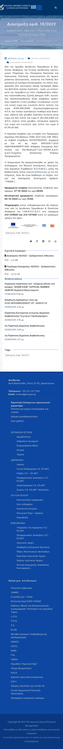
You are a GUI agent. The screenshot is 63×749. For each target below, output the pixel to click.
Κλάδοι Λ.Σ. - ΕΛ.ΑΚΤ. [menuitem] (27, 473)
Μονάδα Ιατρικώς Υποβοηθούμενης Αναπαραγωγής (29, 636)
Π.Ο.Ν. (14, 621)
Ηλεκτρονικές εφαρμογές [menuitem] (30, 499)
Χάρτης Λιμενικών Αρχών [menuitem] (30, 560)
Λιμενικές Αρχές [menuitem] (25, 542)
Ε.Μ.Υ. (14, 681)
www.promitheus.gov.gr (38, 172)
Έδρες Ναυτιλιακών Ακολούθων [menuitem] (33, 551)
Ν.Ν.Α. (14, 672)
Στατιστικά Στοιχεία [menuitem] (27, 508)
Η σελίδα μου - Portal (21, 596)
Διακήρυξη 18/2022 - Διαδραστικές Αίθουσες (30, 255)
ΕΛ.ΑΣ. (14, 629)
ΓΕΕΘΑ (14, 659)
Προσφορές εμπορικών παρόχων (27, 698)
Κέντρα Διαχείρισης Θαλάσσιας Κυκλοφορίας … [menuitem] (33, 566)
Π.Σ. (13, 625)
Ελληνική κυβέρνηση (21, 588)
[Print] (55, 241)
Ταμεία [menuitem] (20, 454)
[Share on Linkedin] (43, 241)
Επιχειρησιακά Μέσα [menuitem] (27, 445)
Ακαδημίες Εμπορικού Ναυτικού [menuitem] (33, 547)
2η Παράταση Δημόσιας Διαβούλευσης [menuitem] (25, 325)
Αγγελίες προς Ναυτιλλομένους (27, 677)
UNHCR (15, 641)
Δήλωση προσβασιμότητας (24, 416)
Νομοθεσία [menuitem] (22, 517)
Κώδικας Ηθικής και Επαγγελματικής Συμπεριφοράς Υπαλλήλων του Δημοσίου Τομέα (32, 608)
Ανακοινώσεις (27, 41)
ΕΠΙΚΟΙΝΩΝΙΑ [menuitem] (18, 523)
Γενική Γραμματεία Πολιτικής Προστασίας (26, 692)
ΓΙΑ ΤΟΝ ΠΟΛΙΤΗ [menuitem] (19, 495)
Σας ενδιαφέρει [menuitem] (25, 504)
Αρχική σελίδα (11, 41)
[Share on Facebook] (37, 241)
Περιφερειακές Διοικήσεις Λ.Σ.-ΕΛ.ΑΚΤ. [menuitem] (33, 479)
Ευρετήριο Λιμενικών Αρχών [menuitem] (31, 556)
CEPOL (14, 646)
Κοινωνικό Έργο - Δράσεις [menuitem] (30, 513)
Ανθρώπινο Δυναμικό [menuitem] (27, 441)
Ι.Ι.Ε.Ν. (14, 616)
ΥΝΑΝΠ (15, 592)
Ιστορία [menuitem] (20, 450)
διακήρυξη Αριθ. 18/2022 (17, 233)
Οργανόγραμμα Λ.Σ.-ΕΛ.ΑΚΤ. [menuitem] (31, 485)
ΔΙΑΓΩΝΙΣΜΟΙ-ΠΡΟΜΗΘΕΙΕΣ (21, 62)
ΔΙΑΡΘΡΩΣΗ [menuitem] (17, 460)
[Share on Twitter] (31, 241)
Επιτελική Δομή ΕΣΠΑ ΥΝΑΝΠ (26, 601)
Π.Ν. (13, 655)
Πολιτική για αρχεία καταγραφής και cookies (29, 410)
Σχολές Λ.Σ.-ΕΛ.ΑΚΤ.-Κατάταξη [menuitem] (32, 489)
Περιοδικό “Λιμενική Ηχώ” (24, 663)
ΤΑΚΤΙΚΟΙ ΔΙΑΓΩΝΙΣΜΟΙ (40, 58)
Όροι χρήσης (17, 421)
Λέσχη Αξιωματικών (21, 668)
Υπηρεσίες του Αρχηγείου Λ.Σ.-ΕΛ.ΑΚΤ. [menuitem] (32, 529)
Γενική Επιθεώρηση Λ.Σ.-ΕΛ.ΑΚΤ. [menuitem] (33, 469)
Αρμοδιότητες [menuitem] (24, 436)
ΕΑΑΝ (14, 650)
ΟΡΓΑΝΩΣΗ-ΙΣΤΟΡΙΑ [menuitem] (21, 432)
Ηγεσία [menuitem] (20, 464)
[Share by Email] (49, 241)
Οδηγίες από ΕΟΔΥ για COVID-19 (27, 686)
